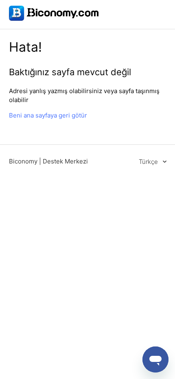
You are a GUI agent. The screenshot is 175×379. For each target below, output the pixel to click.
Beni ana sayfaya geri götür (48, 115)
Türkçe (149, 162)
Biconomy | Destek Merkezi (48, 161)
